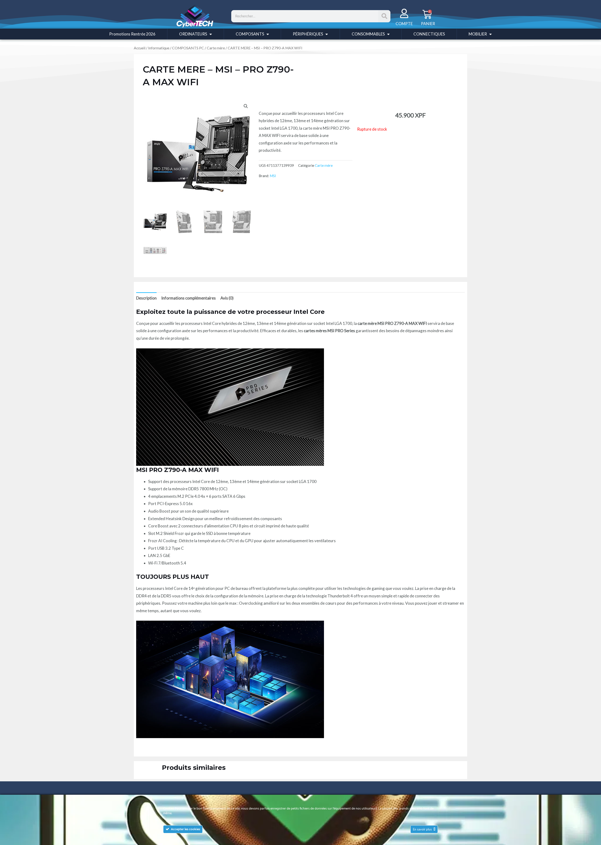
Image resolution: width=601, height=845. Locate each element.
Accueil (139, 48)
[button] (246, 106)
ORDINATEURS (193, 33)
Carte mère (216, 48)
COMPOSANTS (250, 33)
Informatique (158, 48)
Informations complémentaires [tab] (188, 298)
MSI (273, 176)
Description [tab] (146, 298)
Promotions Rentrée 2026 (132, 33)
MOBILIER (478, 33)
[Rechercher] (384, 16)
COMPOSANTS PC (188, 48)
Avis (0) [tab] (227, 298)
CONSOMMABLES (368, 33)
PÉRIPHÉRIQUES (308, 33)
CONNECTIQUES (429, 33)
